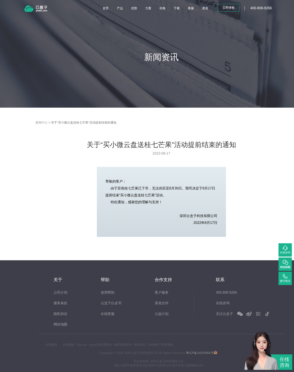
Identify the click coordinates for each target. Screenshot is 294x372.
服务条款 (60, 303)
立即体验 (229, 7)
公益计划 (162, 314)
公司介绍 (60, 292)
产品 (120, 8)
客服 (191, 8)
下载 (177, 8)
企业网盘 (69, 344)
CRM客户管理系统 (160, 344)
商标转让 (140, 344)
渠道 (205, 8)
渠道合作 (162, 303)
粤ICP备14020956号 (200, 353)
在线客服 (108, 314)
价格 (162, 8)
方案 (148, 8)
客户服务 (162, 292)
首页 (106, 8)
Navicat (82, 344)
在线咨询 (223, 303)
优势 (134, 8)
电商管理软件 (123, 344)
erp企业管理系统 (100, 344)
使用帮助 (108, 292)
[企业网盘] (41, 9)
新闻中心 (42, 122)
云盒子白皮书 (111, 303)
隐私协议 (60, 314)
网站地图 (60, 324)
